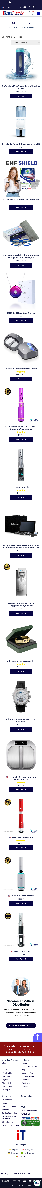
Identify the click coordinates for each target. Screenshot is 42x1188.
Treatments (26, 1083)
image (23, 1103)
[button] (34, 7)
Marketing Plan (27, 1073)
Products (25, 1080)
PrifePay (5, 1110)
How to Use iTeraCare (30, 1066)
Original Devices (28, 1076)
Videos (24, 1063)
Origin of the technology (11, 1113)
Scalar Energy (7, 1086)
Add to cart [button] (21, 152)
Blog (23, 1070)
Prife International (9, 1106)
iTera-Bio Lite (7, 1073)
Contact (25, 1086)
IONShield (6, 1076)
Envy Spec (6, 1090)
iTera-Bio (5, 1070)
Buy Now (21, 96)
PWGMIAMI (25, 1114)
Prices (4, 1103)
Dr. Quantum (7, 1100)
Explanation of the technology (9, 1117)
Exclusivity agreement (10, 1125)
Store (4, 1063)
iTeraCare (5, 1066)
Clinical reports (7, 1122)
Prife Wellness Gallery (29, 1111)
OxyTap (5, 1080)
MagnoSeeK (6, 1083)
